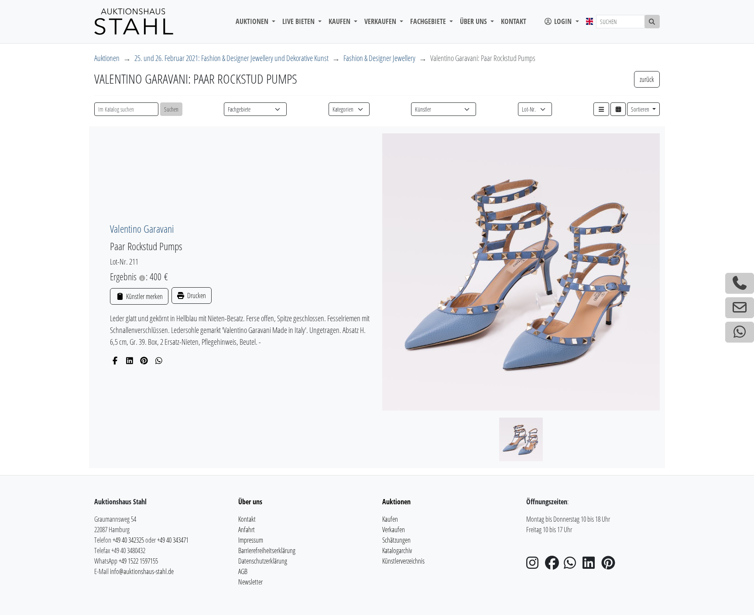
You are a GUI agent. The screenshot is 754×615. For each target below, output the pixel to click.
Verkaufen (393, 529)
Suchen (171, 109)
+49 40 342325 (128, 540)
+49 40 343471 (172, 540)
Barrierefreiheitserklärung (266, 550)
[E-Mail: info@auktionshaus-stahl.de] (739, 307)
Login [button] (562, 21)
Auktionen (107, 58)
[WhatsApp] (159, 360)
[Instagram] (535, 565)
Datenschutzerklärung (262, 561)
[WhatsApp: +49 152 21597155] (739, 332)
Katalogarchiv (397, 550)
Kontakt (513, 21)
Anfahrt (246, 529)
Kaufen (390, 519)
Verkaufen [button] (381, 21)
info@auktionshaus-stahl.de (142, 571)
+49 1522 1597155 (138, 561)
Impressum (250, 540)
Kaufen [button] (340, 21)
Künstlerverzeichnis (403, 561)
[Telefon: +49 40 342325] (739, 283)
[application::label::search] (652, 21)
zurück (647, 79)
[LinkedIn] (130, 360)
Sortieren (641, 109)
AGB (242, 571)
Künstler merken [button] (143, 296)
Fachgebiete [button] (429, 21)
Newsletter (250, 582)
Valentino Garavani (142, 228)
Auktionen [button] (253, 21)
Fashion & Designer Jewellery (379, 58)
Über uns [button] (474, 21)
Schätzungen (396, 540)
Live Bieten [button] (299, 21)
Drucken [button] (196, 295)
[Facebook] (115, 360)
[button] (601, 109)
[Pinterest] (144, 360)
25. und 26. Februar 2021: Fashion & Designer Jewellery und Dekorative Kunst (231, 58)
